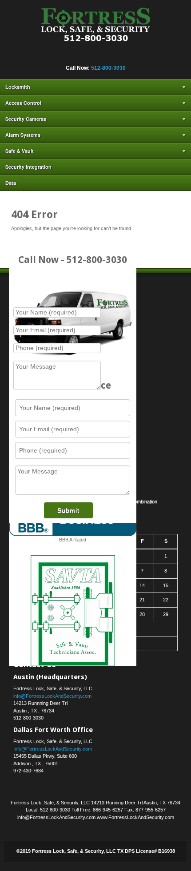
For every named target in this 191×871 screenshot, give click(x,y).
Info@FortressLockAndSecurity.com (52, 749)
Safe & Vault (19, 150)
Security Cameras (25, 118)
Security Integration (28, 166)
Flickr (65, 56)
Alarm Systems (22, 134)
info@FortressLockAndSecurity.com (52, 696)
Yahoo (112, 56)
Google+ (77, 56)
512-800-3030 (108, 68)
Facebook (53, 56)
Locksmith (17, 87)
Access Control (23, 102)
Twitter (101, 56)
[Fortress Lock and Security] (95, 27)
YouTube (124, 56)
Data (10, 182)
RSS (136, 56)
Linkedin (89, 56)
